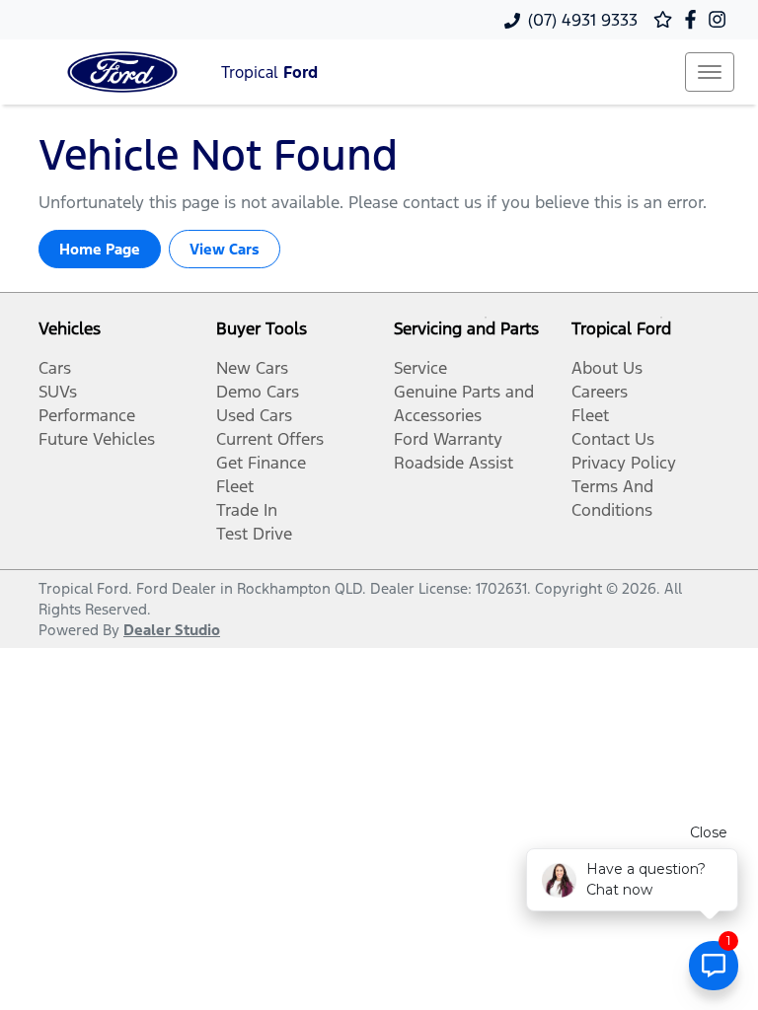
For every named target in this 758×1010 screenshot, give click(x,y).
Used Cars (254, 415)
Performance (86, 415)
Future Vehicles (96, 439)
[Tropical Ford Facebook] (694, 19)
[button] (709, 72)
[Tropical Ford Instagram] (721, 19)
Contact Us (612, 439)
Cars (54, 368)
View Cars (225, 249)
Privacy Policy (623, 462)
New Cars (252, 368)
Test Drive (254, 533)
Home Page (99, 249)
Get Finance (261, 462)
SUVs (57, 391)
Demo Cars (257, 391)
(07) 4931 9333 (583, 20)
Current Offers (270, 439)
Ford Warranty (448, 439)
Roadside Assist (453, 462)
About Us (607, 368)
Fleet (235, 486)
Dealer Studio (171, 629)
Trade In (246, 510)
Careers (599, 391)
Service (420, 368)
